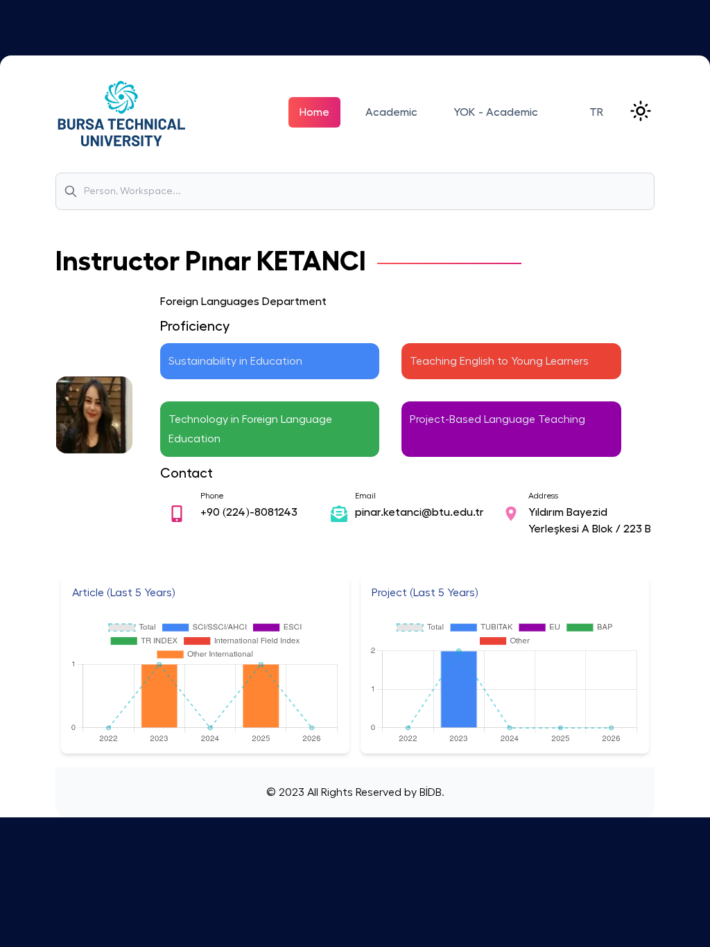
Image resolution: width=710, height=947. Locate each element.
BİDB (429, 792)
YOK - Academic (495, 112)
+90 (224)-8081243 (248, 512)
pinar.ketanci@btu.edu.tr (419, 512)
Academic (391, 112)
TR (596, 112)
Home (314, 112)
